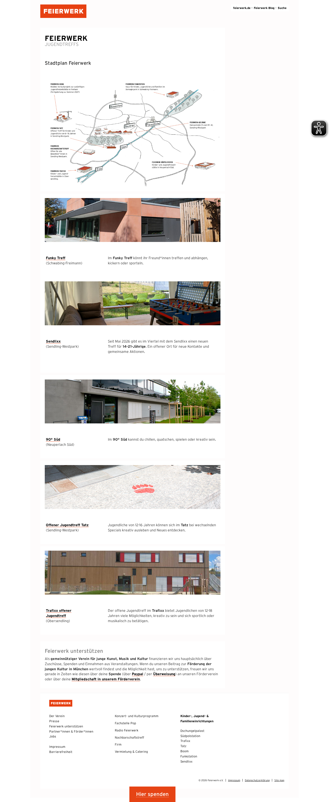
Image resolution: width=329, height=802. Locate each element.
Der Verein (57, 716)
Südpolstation (190, 736)
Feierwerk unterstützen (66, 726)
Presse (54, 721)
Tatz (183, 746)
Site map (279, 780)
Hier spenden (152, 794)
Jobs (52, 736)
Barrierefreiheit (60, 752)
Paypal (137, 674)
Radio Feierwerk (126, 730)
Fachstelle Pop (125, 723)
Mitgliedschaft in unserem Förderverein (106, 679)
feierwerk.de (241, 8)
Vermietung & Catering (131, 751)
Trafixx (185, 741)
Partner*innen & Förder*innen (71, 731)
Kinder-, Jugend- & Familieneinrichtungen (197, 718)
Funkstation (188, 756)
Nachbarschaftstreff (129, 737)
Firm (118, 744)
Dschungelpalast (192, 731)
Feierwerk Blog (264, 8)
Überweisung (164, 674)
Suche (282, 8)
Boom (184, 751)
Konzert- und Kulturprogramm (136, 716)
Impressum (57, 746)
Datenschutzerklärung (257, 780)
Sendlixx (186, 761)
